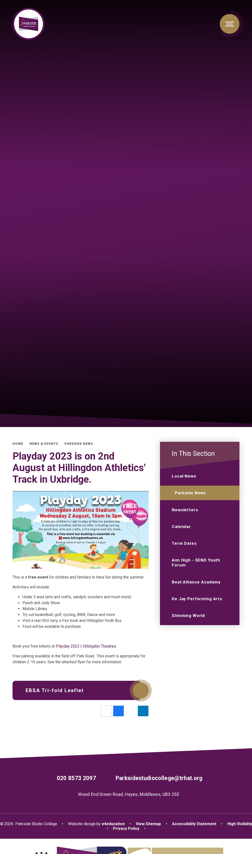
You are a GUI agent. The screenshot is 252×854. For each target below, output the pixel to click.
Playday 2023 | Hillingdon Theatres (86, 646)
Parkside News (78, 443)
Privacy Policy (126, 828)
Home (18, 443)
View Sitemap (148, 823)
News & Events (44, 443)
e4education (113, 823)
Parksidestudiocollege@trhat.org (159, 778)
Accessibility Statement (194, 823)
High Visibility (239, 823)
